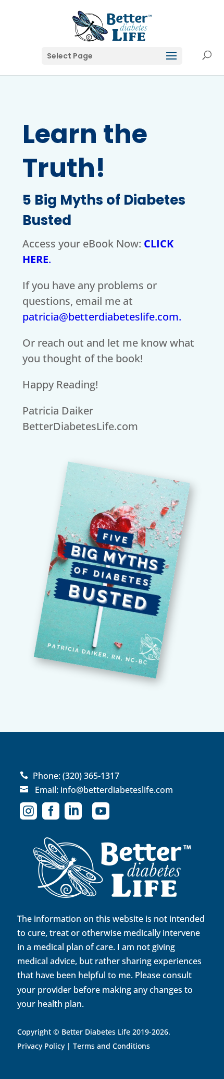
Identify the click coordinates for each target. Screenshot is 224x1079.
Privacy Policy (41, 1046)
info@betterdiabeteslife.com (116, 790)
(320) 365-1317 (91, 775)
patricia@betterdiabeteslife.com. (101, 317)
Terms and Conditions (111, 1046)
